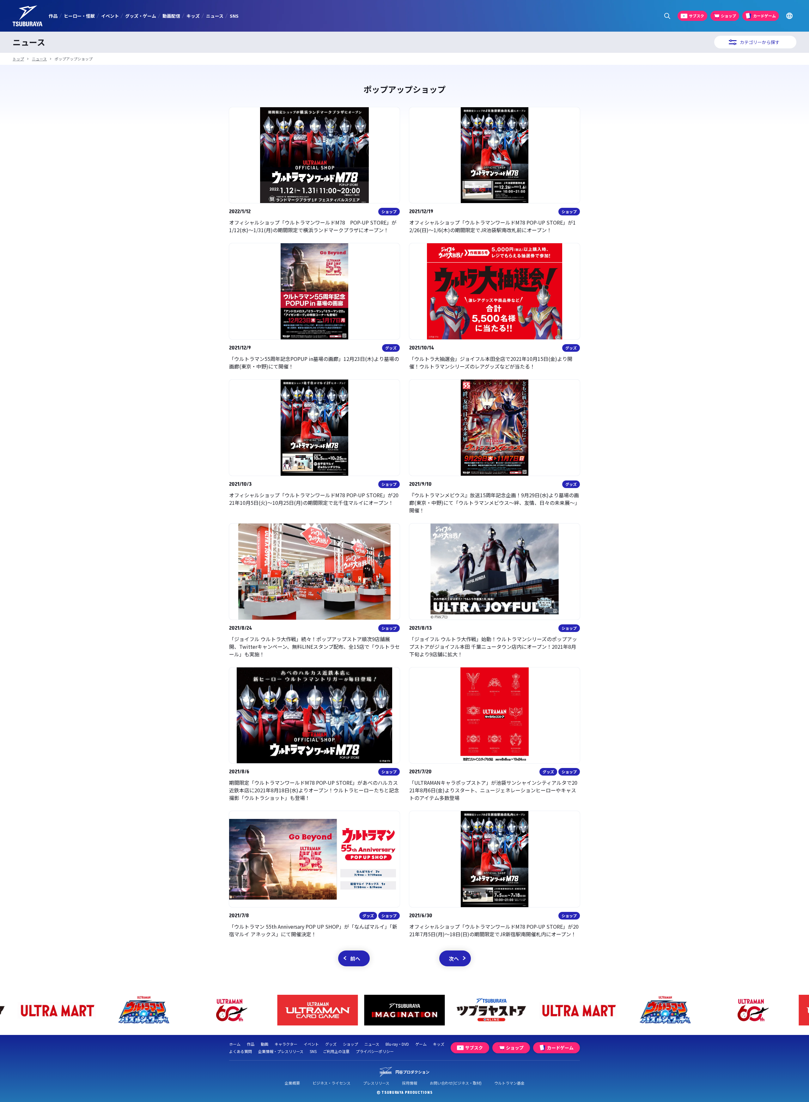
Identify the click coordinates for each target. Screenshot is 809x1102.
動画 (264, 1044)
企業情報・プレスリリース (280, 1051)
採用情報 (409, 1083)
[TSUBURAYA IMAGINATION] (326, 1010)
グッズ (331, 1044)
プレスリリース (376, 1083)
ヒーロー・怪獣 (79, 16)
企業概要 (292, 1083)
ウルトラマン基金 (509, 1083)
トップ (18, 58)
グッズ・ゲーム (140, 16)
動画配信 (171, 16)
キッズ (193, 16)
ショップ (350, 1044)
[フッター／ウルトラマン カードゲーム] (239, 1010)
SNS (234, 16)
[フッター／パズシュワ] (65, 1010)
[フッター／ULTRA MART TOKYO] (500, 1010)
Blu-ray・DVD (397, 1044)
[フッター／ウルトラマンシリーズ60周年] (152, 1010)
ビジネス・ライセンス (331, 1083)
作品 (53, 16)
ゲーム (421, 1044)
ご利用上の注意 (336, 1051)
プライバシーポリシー (375, 1051)
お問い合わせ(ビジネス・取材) (456, 1083)
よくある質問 (240, 1051)
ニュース (214, 16)
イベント (110, 16)
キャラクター (286, 1044)
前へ (355, 958)
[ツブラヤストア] (413, 1010)
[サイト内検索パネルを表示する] (667, 16)
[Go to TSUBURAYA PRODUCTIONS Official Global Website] (789, 16)
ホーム (234, 1044)
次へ (454, 958)
